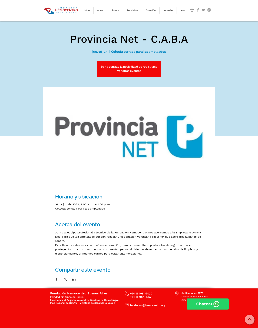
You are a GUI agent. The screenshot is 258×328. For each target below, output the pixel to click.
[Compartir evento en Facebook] (56, 279)
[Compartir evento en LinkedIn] (74, 279)
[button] (115, 10)
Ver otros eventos (129, 71)
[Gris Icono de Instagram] (209, 10)
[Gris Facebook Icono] (198, 10)
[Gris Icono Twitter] (203, 10)
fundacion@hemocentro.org (147, 305)
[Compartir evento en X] (65, 279)
